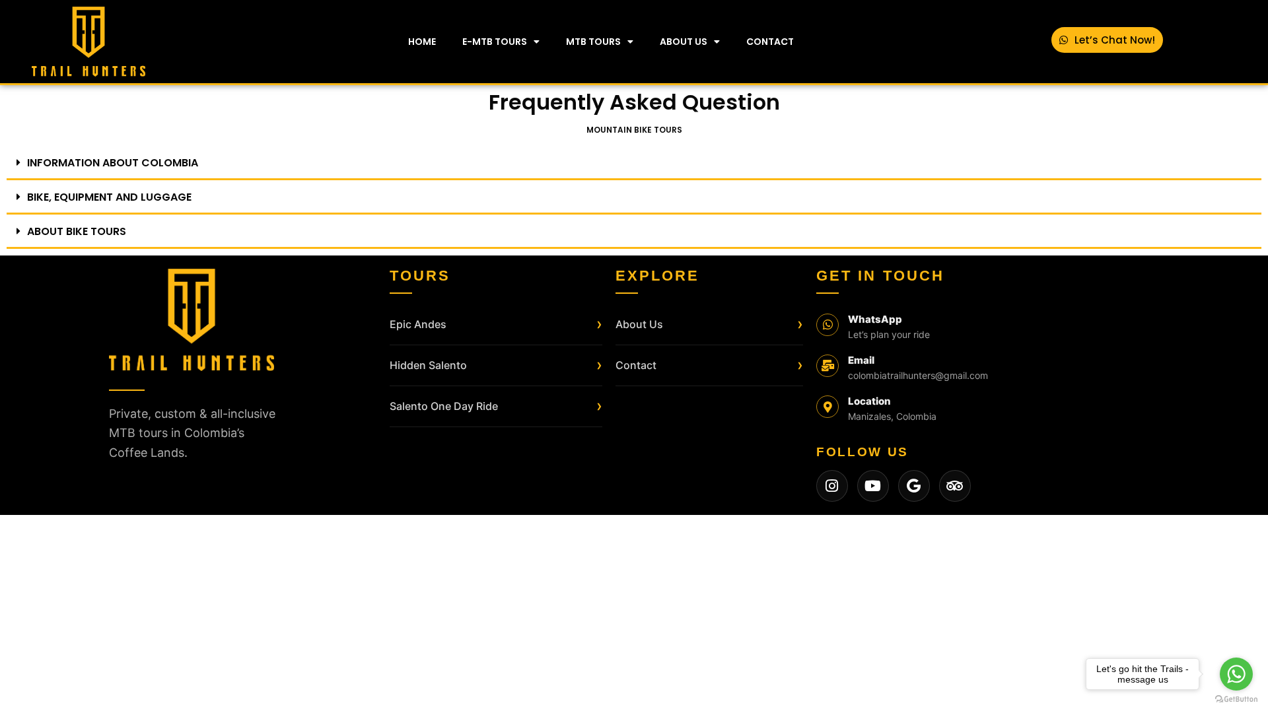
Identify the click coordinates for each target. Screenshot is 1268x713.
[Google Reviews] (914, 486)
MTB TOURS (593, 41)
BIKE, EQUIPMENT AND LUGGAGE (109, 197)
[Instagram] (832, 486)
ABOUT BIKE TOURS (76, 231)
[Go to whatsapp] (1236, 674)
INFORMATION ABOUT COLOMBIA (112, 162)
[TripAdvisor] (955, 486)
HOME (422, 41)
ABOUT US (683, 41)
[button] (634, 163)
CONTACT (770, 41)
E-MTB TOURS (494, 41)
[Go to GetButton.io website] (1236, 699)
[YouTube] (873, 486)
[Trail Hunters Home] (191, 320)
